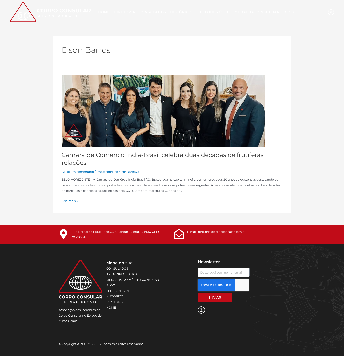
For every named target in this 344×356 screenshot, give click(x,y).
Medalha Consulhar (257, 12)
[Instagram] (331, 12)
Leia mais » (70, 201)
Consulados (152, 12)
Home (104, 12)
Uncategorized (107, 172)
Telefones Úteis (213, 12)
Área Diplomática (122, 274)
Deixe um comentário (78, 172)
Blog (289, 12)
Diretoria (124, 12)
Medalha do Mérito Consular (132, 280)
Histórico (180, 12)
